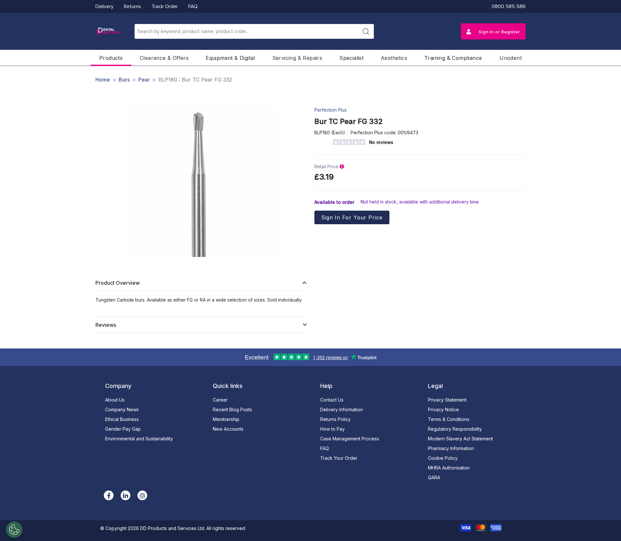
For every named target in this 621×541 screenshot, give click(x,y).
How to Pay (332, 429)
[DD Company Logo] (108, 31)
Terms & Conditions (448, 419)
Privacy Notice (443, 409)
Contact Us (331, 400)
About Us (115, 400)
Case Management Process (349, 438)
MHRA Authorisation (449, 467)
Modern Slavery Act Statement (460, 438)
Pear (144, 79)
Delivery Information (341, 409)
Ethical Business (122, 419)
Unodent (510, 58)
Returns (132, 6)
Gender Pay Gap (123, 429)
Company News (122, 409)
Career (220, 400)
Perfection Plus (330, 110)
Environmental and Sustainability (139, 438)
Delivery (104, 6)
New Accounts (228, 429)
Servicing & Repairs (297, 58)
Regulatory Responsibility (455, 429)
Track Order (164, 6)
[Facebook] (109, 495)
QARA (434, 477)
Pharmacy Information (451, 448)
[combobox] (254, 31)
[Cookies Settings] (14, 530)
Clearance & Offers (164, 58)
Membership (226, 419)
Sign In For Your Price (352, 217)
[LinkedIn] (125, 495)
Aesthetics (394, 58)
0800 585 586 (509, 6)
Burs (124, 79)
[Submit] (366, 31)
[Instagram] (142, 495)
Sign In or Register (498, 31)
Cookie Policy (443, 458)
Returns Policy (335, 419)
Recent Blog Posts (232, 409)
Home (102, 79)
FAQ (193, 6)
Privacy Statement (447, 400)
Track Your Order (338, 458)
